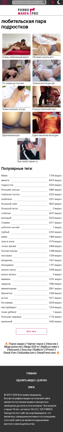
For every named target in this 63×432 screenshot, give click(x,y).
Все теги (31, 331)
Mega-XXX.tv (31, 346)
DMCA (31, 387)
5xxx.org (26, 349)
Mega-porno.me (13, 346)
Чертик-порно (35, 343)
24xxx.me (51, 343)
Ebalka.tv (38, 349)
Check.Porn (9, 352)
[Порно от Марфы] (31, 10)
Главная (31, 373)
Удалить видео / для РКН (31, 380)
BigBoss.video (49, 346)
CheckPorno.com (46, 352)
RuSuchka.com (26, 352)
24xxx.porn (13, 349)
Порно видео (17, 343)
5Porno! (49, 349)
